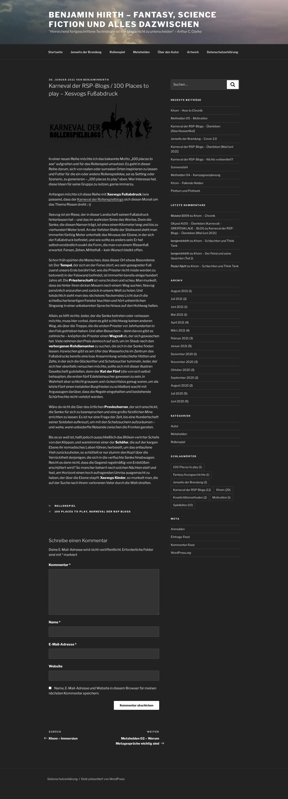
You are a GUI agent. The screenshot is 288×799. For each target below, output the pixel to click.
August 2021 (179, 291)
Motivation (221, 497)
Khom (223, 490)
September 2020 (182, 377)
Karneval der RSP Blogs (110, 511)
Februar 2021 (180, 338)
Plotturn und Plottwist (185, 191)
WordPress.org (181, 552)
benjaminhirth (96, 79)
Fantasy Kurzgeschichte (191, 474)
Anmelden (178, 529)
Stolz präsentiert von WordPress (103, 779)
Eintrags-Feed (180, 537)
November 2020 (182, 362)
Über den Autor (168, 52)
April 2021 (177, 322)
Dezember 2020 (182, 354)
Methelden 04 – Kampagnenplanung (195, 175)
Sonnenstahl (179, 167)
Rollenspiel (117, 52)
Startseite (55, 52)
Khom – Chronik (204, 215)
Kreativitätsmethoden (190, 497)
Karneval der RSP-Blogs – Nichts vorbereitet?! (202, 159)
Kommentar (60, 565)
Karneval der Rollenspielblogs (100, 199)
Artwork (193, 52)
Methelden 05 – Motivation (189, 118)
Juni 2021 (177, 307)
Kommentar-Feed (182, 545)
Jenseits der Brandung (86, 52)
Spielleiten (183, 505)
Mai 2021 (177, 314)
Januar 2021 (179, 346)
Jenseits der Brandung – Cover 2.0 (194, 138)
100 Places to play (71, 511)
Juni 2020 (177, 401)
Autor (174, 426)
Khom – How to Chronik (187, 110)
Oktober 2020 (180, 370)
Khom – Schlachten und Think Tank (215, 266)
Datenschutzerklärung (222, 52)
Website (55, 666)
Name (55, 622)
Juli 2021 (177, 298)
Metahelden (141, 52)
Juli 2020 (177, 393)
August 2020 (180, 385)
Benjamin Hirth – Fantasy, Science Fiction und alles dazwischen (133, 19)
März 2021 (178, 330)
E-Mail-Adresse (63, 644)
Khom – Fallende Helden (187, 183)
